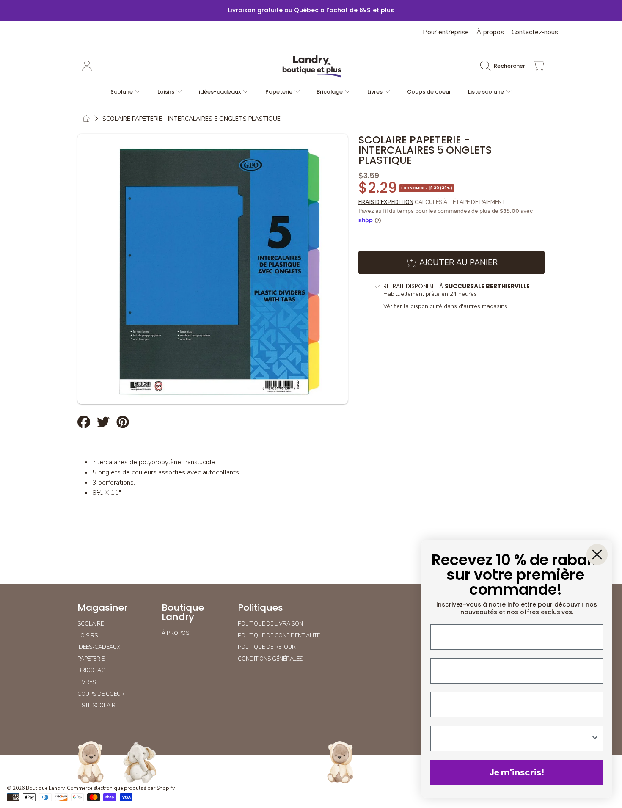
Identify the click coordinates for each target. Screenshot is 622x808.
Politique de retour (267, 647)
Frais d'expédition (385, 202)
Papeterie (279, 92)
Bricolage (330, 92)
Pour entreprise (446, 32)
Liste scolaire (486, 92)
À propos (490, 32)
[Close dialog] (597, 554)
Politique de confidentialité (279, 636)
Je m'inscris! (516, 772)
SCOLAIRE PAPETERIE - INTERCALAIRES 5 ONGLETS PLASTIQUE (191, 119)
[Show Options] (595, 738)
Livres (375, 92)
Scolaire (122, 92)
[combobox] (514, 738)
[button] (504, 66)
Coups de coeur (100, 694)
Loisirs (166, 92)
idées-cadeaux (220, 92)
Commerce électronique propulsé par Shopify (120, 788)
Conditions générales (270, 659)
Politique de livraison (270, 624)
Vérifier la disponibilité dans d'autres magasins (445, 306)
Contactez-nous (535, 32)
